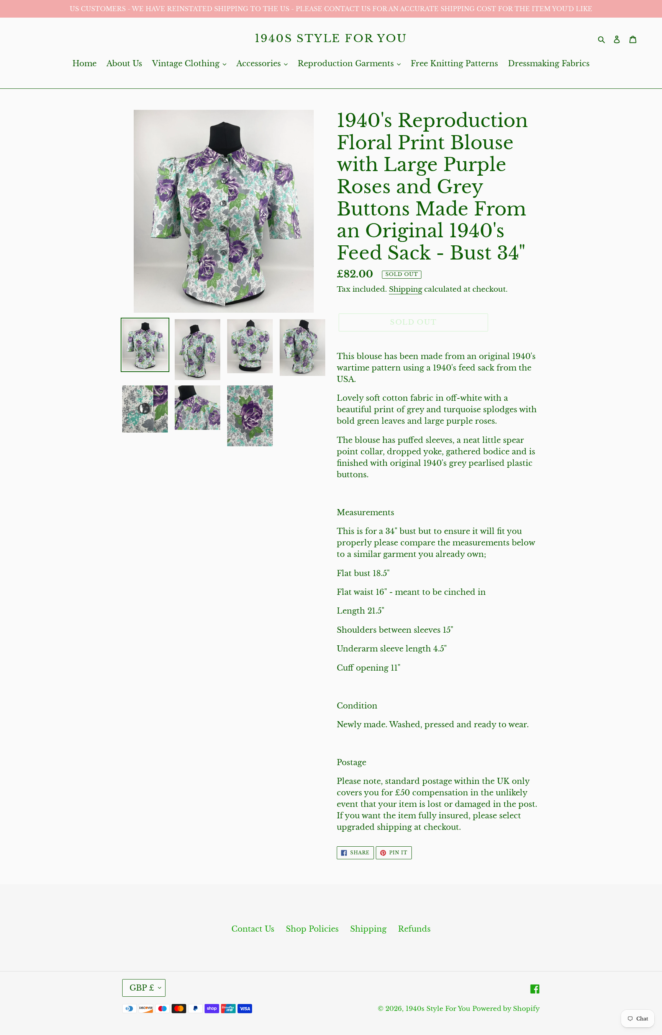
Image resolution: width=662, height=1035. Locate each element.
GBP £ (141, 988)
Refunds (414, 929)
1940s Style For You (331, 38)
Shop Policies (312, 929)
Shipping (405, 289)
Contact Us (252, 929)
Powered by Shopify (506, 1009)
